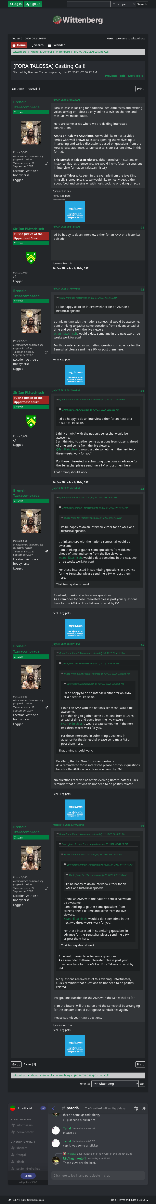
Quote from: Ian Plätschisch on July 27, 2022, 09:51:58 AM (88, 297)
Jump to (84, 1083)
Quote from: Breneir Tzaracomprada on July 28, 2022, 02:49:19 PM (92, 653)
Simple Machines (35, 1200)
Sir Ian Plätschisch (28, 228)
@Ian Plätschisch (65, 333)
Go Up (16, 1064)
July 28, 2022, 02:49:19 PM (66, 488)
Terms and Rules (127, 1199)
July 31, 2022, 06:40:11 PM (66, 643)
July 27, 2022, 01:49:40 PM (66, 288)
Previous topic (115, 76)
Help (113, 1199)
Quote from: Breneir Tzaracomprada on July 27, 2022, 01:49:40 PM (92, 399)
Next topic (135, 76)
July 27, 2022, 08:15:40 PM (66, 390)
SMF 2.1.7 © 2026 (17, 1200)
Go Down (18, 89)
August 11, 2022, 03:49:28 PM (68, 824)
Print (140, 89)
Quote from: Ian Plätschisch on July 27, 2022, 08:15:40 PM (88, 497)
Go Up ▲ (143, 1199)
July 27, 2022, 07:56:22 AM (66, 99)
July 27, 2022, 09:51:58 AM (66, 226)
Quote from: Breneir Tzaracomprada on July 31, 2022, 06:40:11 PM (92, 833)
